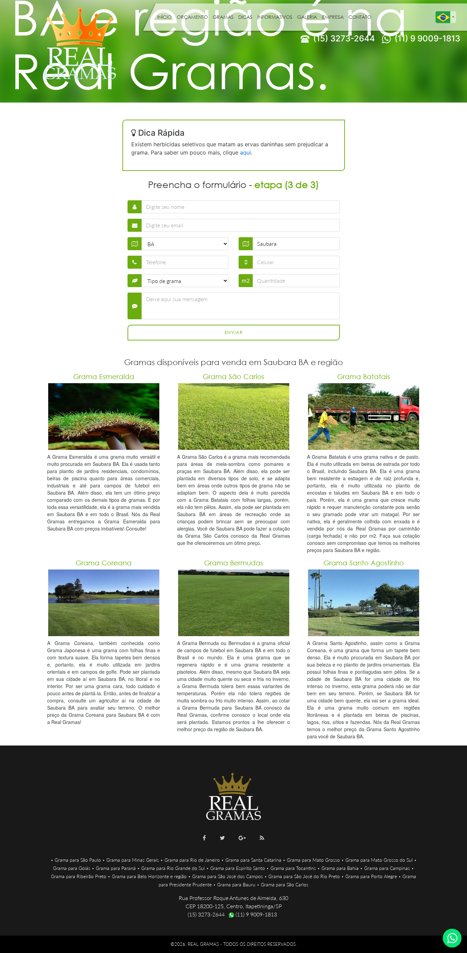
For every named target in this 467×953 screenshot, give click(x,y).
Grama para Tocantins (293, 868)
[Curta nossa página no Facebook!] (204, 838)
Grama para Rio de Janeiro (192, 860)
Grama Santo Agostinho (363, 563)
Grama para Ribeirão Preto (78, 876)
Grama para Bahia (340, 868)
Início (164, 17)
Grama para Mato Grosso (313, 860)
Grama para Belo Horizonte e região (149, 876)
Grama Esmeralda (103, 376)
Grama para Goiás (71, 868)
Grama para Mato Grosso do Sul (379, 860)
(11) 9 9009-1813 (426, 38)
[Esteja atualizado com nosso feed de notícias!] (262, 838)
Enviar (234, 332)
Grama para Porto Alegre (371, 876)
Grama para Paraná (116, 868)
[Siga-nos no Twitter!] (222, 838)
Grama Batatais (363, 376)
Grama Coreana (104, 563)
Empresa (333, 17)
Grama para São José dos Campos (227, 876)
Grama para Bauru (236, 884)
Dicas (245, 17)
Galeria (307, 17)
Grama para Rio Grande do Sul (173, 868)
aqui (245, 152)
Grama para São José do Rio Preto (304, 876)
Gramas (223, 17)
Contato (359, 17)
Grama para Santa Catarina (253, 860)
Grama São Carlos (233, 376)
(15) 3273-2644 (343, 38)
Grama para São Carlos (284, 884)
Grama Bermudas (233, 563)
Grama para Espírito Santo (237, 868)
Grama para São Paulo (78, 860)
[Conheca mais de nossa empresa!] (242, 838)
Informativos (274, 17)
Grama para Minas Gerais (132, 860)
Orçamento (192, 17)
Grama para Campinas (387, 868)
